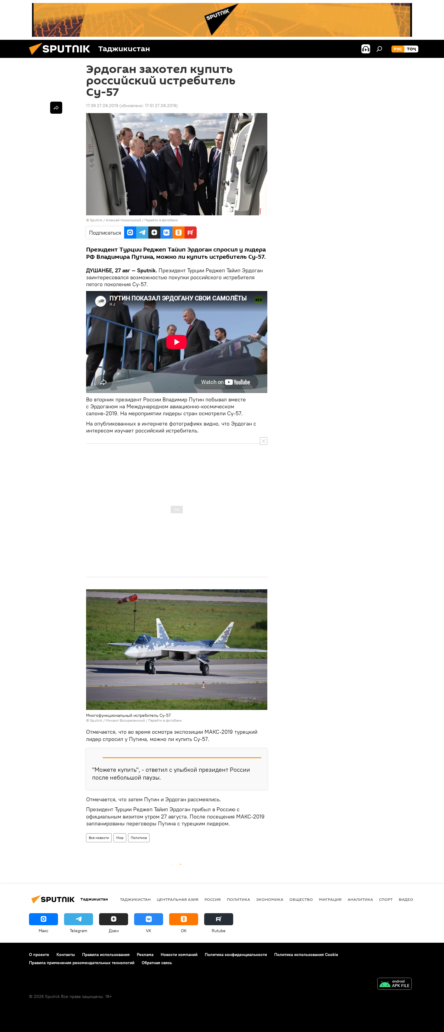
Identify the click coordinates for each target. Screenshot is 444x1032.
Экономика (269, 899)
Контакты (65, 954)
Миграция (330, 899)
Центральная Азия (177, 899)
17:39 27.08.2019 (102, 105)
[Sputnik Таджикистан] (62, 56)
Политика (139, 837)
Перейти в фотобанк (161, 220)
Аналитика (360, 899)
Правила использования (106, 954)
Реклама (145, 954)
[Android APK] (394, 984)
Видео (406, 899)
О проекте (39, 954)
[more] (56, 108)
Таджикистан (135, 899)
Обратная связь (157, 962)
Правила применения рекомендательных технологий (81, 962)
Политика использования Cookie (306, 954)
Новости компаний (179, 954)
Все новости (99, 837)
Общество (301, 899)
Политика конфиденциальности (236, 954)
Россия (212, 899)
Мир (120, 837)
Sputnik (96, 220)
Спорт (386, 899)
